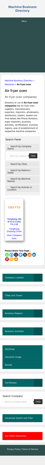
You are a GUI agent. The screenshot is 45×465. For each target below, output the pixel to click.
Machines (9, 84)
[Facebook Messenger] (20, 255)
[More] (16, 259)
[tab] (23, 147)
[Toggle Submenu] (38, 277)
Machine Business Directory (22, 8)
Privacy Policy (13, 449)
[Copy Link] (12, 259)
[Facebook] (12, 255)
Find (33, 156)
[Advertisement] (22, 48)
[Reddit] (30, 255)
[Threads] (16, 255)
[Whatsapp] (7, 255)
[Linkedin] (34, 255)
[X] (25, 255)
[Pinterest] (7, 259)
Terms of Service (30, 449)
